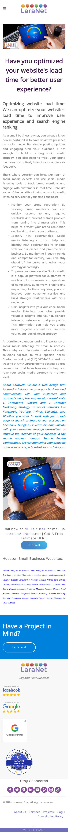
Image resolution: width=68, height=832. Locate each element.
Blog (59, 812)
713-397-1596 (35, 529)
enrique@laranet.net (23, 534)
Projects (48, 812)
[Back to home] (34, 8)
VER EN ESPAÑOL (34, 830)
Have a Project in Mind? (27, 630)
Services (34, 812)
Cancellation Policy (50, 816)
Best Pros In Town (19, 751)
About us (19, 812)
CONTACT (34, 545)
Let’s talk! (19, 647)
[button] (4, 8)
